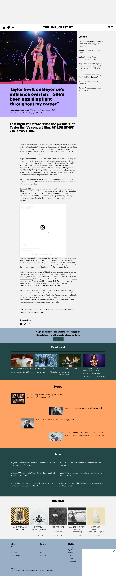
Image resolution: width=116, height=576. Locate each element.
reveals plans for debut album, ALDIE (89, 51)
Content (43, 544)
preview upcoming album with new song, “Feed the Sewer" (90, 43)
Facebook (72, 562)
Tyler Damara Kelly (48, 110)
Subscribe (58, 339)
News (13, 113)
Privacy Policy (31, 570)
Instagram (72, 547)
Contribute (15, 556)
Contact (14, 553)
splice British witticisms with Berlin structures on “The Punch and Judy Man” (33, 484)
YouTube (71, 556)
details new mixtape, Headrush (88, 82)
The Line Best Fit (58, 27)
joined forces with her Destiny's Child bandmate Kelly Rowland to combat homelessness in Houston (48, 281)
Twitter (71, 559)
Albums (43, 556)
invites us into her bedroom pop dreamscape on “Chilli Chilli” (81, 484)
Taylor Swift (19, 127)
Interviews (16, 372)
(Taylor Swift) (25, 113)
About (13, 544)
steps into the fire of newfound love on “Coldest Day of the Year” (33, 464)
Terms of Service (17, 570)
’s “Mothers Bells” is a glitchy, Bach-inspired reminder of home (33, 474)
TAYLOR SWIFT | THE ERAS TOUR (34, 170)
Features (43, 550)
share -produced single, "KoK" (87, 58)
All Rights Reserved (46, 570)
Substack (71, 553)
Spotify (71, 550)
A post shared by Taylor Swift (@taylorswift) (42, 254)
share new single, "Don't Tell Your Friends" (89, 76)
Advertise (15, 550)
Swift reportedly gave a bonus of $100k (35, 272)
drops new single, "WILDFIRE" (90, 89)
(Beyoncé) (38, 113)
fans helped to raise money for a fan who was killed (50, 274)
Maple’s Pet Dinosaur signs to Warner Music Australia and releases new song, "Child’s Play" (90, 67)
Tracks (42, 553)
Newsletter (15, 547)
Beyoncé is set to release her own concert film (37, 291)
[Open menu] (112, 27)
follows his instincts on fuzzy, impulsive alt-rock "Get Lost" (80, 474)
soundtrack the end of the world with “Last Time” (81, 464)
